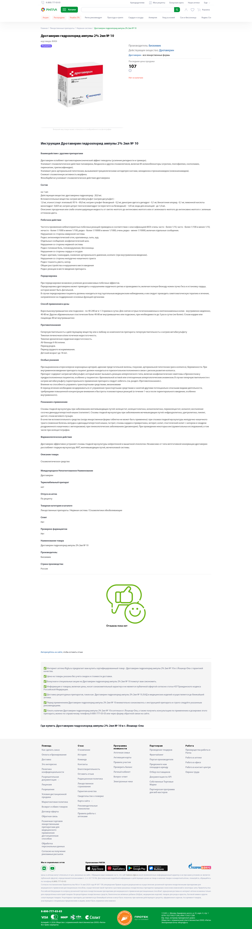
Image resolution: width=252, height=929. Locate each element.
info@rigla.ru (183, 923)
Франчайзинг (156, 755)
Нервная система (84, 28)
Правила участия (122, 762)
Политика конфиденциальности (53, 770)
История (82, 755)
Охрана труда (192, 772)
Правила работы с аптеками (87, 815)
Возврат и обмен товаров (55, 807)
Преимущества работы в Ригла (198, 751)
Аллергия (153, 18)
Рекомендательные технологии (88, 807)
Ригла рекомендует (93, 18)
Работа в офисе (193, 762)
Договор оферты (50, 812)
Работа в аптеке (194, 758)
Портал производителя (161, 759)
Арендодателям (137, 3)
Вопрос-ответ (121, 777)
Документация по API (161, 777)
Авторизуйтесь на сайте (51, 652)
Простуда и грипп (115, 18)
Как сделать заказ (51, 750)
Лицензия (47, 785)
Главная (44, 28)
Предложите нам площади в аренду (159, 766)
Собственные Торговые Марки (161, 783)
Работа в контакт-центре (198, 767)
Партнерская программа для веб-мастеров (162, 791)
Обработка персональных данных (53, 845)
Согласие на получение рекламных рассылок (53, 852)
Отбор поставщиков (160, 772)
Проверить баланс (123, 767)
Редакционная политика (90, 779)
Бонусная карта (176, 3)
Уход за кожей (168, 18)
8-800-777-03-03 (51, 911)
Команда (82, 759)
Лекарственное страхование (85, 785)
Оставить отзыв (86, 774)
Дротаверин (166, 50)
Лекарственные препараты (62, 28)
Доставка (46, 759)
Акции (46, 18)
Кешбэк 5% (75, 18)
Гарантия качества (87, 791)
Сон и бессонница (188, 18)
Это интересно (49, 764)
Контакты (83, 764)
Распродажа (59, 18)
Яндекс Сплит (208, 18)
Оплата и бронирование (54, 755)
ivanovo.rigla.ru (132, 875)
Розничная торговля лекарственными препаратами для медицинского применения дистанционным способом (52, 830)
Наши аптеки (194, 3)
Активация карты (122, 757)
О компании (84, 750)
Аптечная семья (122, 753)
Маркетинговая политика (55, 802)
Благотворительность (89, 769)
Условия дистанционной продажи (54, 795)
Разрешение (48, 789)
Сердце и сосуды (135, 18)
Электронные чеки (123, 782)
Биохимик (155, 45)
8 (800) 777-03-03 (59, 881)
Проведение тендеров (161, 750)
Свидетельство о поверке (91, 796)
